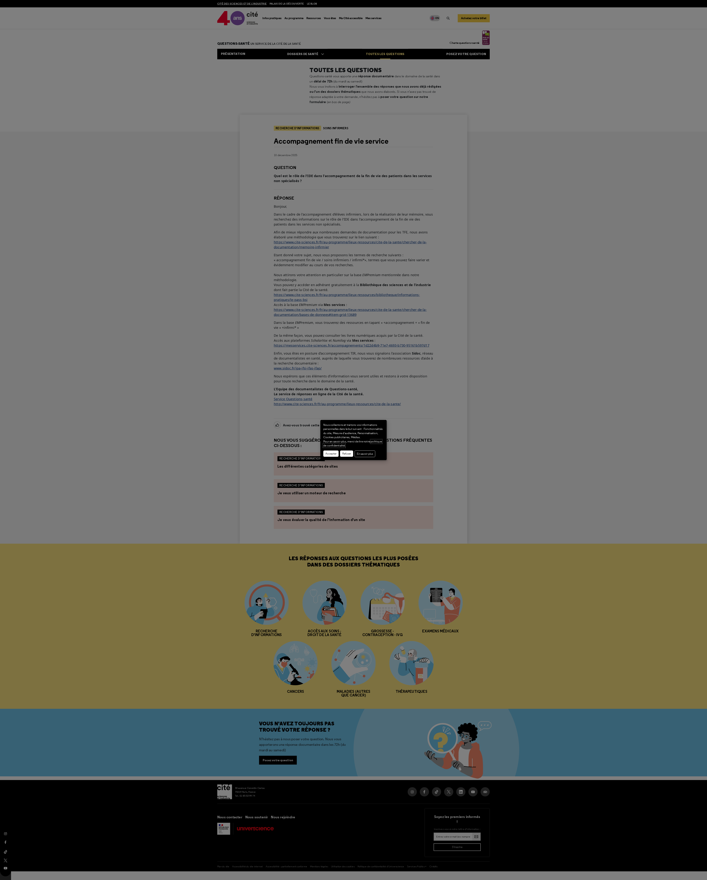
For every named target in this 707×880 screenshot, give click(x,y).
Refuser (346, 453)
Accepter (331, 453)
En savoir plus (365, 454)
